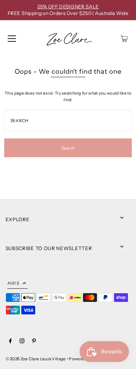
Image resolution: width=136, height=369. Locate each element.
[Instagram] (22, 341)
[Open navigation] (12, 38)
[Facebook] (10, 341)
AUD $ (13, 283)
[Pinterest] (34, 341)
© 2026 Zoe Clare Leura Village (36, 358)
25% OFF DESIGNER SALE (68, 6)
